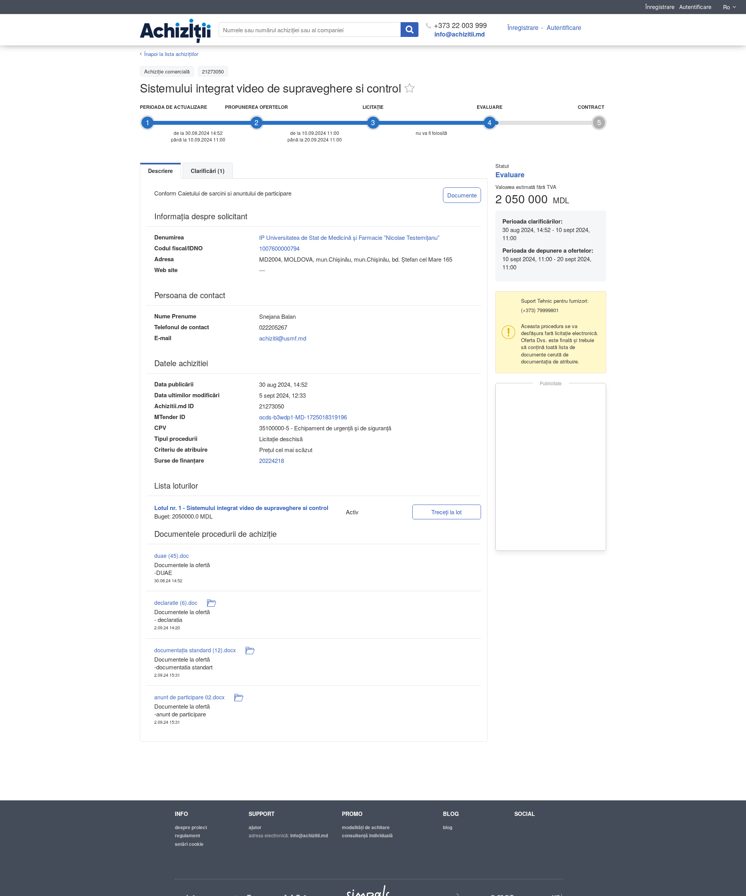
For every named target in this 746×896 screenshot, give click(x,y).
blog (447, 827)
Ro (726, 7)
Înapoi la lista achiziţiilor (171, 54)
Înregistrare (660, 6)
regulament (187, 835)
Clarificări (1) (208, 171)
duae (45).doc (171, 555)
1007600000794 (279, 248)
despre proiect (191, 827)
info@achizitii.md (459, 34)
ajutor (255, 827)
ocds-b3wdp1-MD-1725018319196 (303, 417)
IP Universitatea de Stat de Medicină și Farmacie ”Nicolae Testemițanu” (349, 237)
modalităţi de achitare (366, 827)
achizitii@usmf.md (282, 338)
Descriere (160, 171)
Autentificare (695, 6)
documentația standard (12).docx (195, 650)
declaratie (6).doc (175, 602)
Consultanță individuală (367, 835)
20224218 (271, 460)
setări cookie (189, 843)
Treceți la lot (446, 512)
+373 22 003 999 (459, 25)
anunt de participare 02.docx (189, 697)
